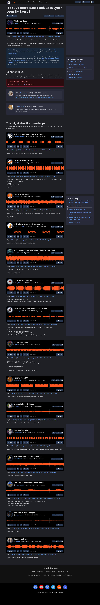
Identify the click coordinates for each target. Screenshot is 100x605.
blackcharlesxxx (22, 93)
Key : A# (46, 266)
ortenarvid (18, 406)
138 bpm (13, 37)
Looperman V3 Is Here (75, 206)
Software (34, 2)
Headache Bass (21, 539)
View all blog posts (74, 222)
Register (23, 84)
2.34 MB (41, 37)
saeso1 (17, 23)
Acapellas (21, 2)
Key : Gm (51, 210)
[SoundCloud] (59, 587)
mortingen (18, 311)
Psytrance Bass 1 (21, 194)
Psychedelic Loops (22, 210)
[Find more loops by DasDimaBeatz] (14, 173)
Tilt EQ (71, 61)
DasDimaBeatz (19, 163)
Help (45, 2)
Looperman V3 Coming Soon (77, 209)
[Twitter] (53, 587)
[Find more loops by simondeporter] (14, 525)
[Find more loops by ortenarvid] (14, 416)
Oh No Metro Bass (22, 342)
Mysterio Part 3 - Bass (24, 404)
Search (60, 16)
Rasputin (17, 196)
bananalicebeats (20, 226)
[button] (92, 2)
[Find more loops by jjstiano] (14, 354)
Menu (12, 16)
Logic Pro (57, 37)
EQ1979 (71, 71)
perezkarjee (18, 432)
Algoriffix (81, 65)
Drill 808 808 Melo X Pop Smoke (28, 134)
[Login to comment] (24, 33)
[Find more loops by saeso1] (14, 33)
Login (10, 33)
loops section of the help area (50, 59)
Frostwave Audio (83, 68)
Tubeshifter (72, 68)
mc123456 (21, 107)
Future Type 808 (21, 377)
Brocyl (17, 253)
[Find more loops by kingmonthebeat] (14, 146)
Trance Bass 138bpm (23, 280)
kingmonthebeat (20, 136)
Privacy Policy (46, 575)
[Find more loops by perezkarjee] (14, 442)
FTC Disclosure (67, 575)
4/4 (37, 37)
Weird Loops (20, 528)
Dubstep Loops (21, 554)
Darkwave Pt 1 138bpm (24, 512)
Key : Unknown (49, 37)
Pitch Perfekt (73, 65)
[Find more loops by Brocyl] (14, 262)
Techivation (78, 61)
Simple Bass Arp (21, 430)
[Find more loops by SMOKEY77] (14, 469)
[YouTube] (41, 587)
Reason (57, 528)
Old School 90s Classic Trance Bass (29, 224)
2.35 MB (45, 210)
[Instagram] (65, 587)
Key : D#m (47, 176)
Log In (17, 84)
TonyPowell (18, 283)
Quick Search (49, 16)
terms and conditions (19, 60)
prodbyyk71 (18, 380)
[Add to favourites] (21, 33)
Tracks (28, 2)
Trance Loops (21, 240)
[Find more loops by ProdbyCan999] (14, 495)
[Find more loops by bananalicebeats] (14, 236)
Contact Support (50, 571)
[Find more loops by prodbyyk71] (14, 390)
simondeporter (19, 515)
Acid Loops (20, 176)
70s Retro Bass (20, 21)
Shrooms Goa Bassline (24, 160)
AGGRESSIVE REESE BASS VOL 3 (27, 456)
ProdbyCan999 (19, 485)
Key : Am (46, 472)
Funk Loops (20, 37)
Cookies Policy (56, 575)
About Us (40, 571)
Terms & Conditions (34, 575)
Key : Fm (48, 150)
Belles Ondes (79, 71)
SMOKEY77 (18, 459)
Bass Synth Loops (30, 37)
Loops (14, 2)
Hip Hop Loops (21, 420)
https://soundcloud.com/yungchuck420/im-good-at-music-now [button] (35, 97)
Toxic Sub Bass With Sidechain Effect (30, 308)
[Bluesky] (47, 587)
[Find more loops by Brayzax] (14, 551)
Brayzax (17, 541)
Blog (40, 2)
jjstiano (17, 344)
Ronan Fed (77, 74)
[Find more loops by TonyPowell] (14, 292)
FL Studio (54, 176)
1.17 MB (41, 358)
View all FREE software (75, 77)
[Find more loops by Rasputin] (14, 206)
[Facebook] (35, 587)
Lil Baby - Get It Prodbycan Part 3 (29, 482)
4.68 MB (42, 150)
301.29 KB (43, 240)
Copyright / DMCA (62, 571)
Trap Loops (20, 266)
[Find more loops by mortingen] (14, 321)
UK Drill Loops (21, 150)
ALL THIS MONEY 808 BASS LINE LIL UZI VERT (34, 250)
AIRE (70, 74)
